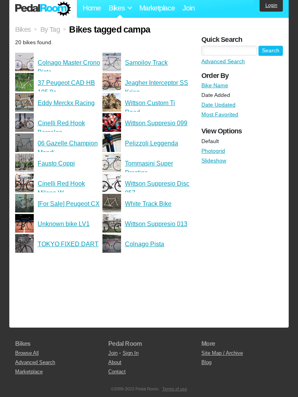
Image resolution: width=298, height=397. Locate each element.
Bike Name (214, 85)
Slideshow (213, 160)
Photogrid (213, 151)
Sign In (131, 353)
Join (188, 8)
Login (271, 5)
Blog (206, 362)
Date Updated (218, 105)
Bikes (23, 29)
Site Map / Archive (222, 353)
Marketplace (157, 8)
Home (92, 8)
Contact (117, 372)
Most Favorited (219, 114)
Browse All (27, 353)
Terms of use (174, 389)
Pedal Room (43, 9)
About (114, 362)
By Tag (50, 29)
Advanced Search (223, 61)
